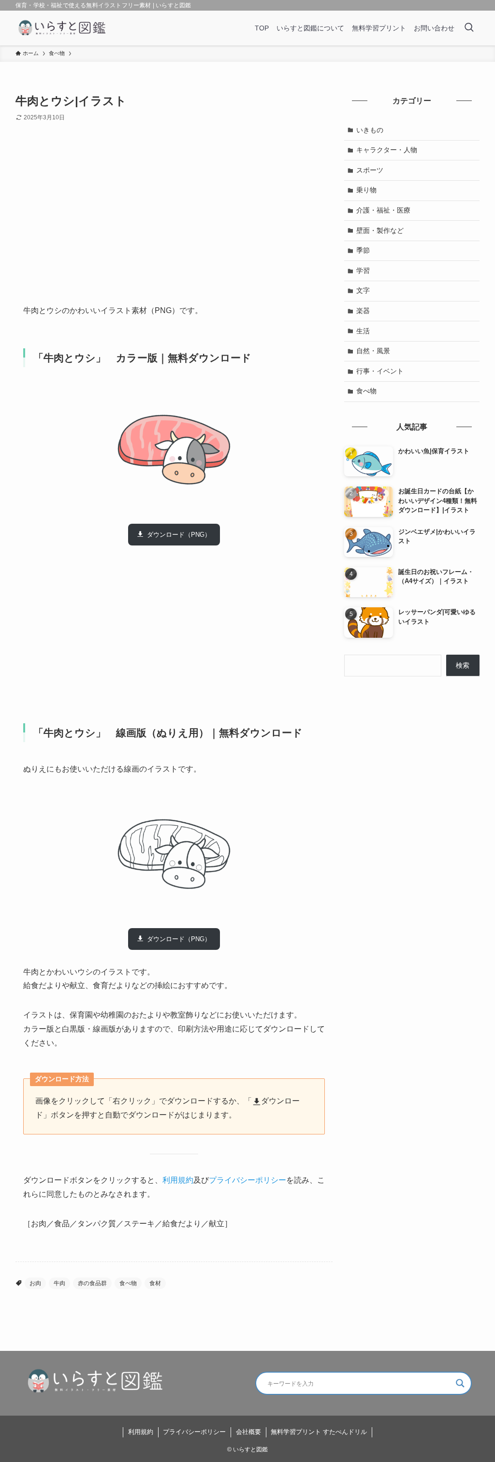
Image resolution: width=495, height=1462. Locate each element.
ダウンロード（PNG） (179, 534)
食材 (155, 1283)
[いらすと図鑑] (62, 28)
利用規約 (177, 1180)
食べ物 (128, 1283)
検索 (462, 665)
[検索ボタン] (469, 28)
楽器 (363, 311)
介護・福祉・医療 (383, 210)
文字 (363, 290)
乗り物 (366, 190)
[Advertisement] (174, 220)
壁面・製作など (380, 230)
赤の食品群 (92, 1283)
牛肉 (59, 1283)
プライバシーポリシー (247, 1180)
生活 (363, 331)
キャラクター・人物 (386, 150)
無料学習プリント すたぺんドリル (319, 1431)
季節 (363, 250)
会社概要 (248, 1431)
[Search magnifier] (460, 1383)
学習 (363, 270)
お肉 (35, 1283)
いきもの (369, 130)
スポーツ (369, 170)
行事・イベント (380, 371)
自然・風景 (373, 351)
